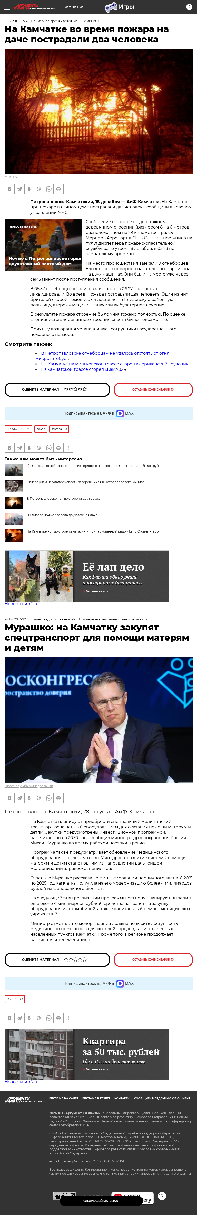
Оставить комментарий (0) (153, 389)
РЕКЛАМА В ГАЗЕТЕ (96, 1098)
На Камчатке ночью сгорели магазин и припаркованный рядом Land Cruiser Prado (93, 531)
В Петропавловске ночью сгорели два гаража (64, 498)
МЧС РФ (11, 177)
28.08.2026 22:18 (17, 619)
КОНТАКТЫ (122, 1098)
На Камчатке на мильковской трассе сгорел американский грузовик (114, 364)
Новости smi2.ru (22, 603)
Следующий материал (101, 1201)
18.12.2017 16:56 (16, 21)
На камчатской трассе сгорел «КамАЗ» (82, 369)
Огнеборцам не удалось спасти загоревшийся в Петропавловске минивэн (86, 482)
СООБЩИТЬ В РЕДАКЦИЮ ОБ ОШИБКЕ (162, 1098)
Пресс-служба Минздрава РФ (29, 786)
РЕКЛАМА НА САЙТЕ (63, 1098)
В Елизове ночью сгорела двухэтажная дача (62, 515)
